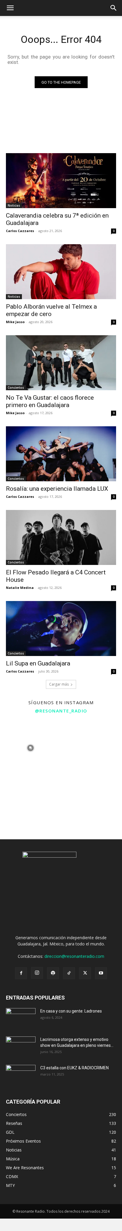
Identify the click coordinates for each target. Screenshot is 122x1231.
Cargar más (59, 684)
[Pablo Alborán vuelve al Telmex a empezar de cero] (61, 271)
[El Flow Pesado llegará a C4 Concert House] (61, 537)
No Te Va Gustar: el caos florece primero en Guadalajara (50, 401)
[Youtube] (101, 973)
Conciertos (16, 388)
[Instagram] (37, 973)
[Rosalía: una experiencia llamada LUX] (61, 453)
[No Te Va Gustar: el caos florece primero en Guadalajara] (61, 362)
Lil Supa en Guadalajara (38, 663)
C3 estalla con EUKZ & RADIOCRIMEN (74, 1067)
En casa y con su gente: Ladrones (71, 1011)
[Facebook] (21, 973)
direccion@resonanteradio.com (74, 956)
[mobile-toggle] (10, 8)
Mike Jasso (15, 322)
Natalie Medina (20, 587)
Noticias (14, 205)
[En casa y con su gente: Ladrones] (21, 1018)
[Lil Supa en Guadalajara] (61, 628)
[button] (113, 8)
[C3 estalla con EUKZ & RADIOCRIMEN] (21, 1075)
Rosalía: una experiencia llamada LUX (57, 488)
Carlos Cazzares (20, 231)
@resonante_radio (61, 711)
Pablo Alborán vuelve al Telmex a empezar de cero (51, 310)
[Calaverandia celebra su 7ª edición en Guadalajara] (61, 180)
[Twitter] (85, 973)
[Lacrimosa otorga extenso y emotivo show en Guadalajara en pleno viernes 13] (21, 1046)
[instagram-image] (30, 747)
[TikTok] (69, 973)
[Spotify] (53, 973)
